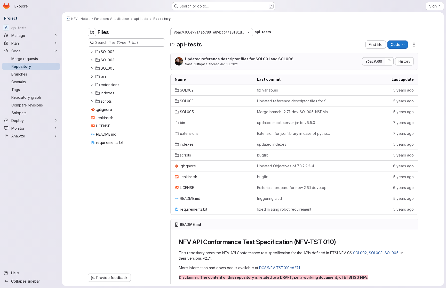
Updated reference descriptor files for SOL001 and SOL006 (239, 59)
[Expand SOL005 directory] (92, 68)
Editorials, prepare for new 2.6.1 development (294, 187)
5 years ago (403, 90)
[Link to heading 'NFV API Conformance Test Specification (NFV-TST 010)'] (339, 242)
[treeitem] (127, 52)
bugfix (262, 155)
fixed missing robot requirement (284, 209)
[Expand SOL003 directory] (92, 60)
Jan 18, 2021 (229, 64)
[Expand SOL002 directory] (92, 52)
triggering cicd (269, 198)
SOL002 (360, 253)
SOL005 (392, 253)
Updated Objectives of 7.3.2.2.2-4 (285, 166)
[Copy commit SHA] (389, 61)
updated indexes (271, 144)
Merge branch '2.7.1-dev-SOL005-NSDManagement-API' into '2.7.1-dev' (294, 112)
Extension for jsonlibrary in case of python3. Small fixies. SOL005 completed (294, 133)
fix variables (267, 90)
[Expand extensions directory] (92, 85)
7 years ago (403, 122)
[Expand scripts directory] (92, 101)
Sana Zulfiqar (195, 64)
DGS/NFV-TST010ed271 (279, 268)
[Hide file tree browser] (92, 32)
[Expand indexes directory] (92, 93)
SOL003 (376, 253)
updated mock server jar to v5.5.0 (286, 122)
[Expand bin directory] (92, 76)
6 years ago (403, 166)
